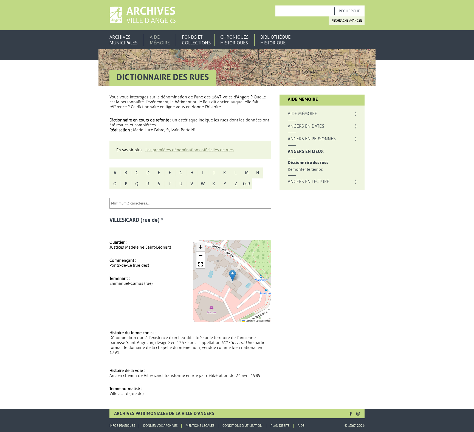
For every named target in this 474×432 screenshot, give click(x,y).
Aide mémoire (160, 40)
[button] (232, 275)
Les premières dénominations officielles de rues (189, 149)
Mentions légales (200, 426)
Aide (301, 426)
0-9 (246, 184)
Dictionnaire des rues (308, 163)
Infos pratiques (122, 426)
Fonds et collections (196, 40)
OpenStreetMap (263, 320)
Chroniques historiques (234, 40)
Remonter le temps (305, 169)
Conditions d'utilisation (242, 426)
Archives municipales (123, 40)
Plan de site (279, 426)
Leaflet (248, 320)
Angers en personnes (312, 139)
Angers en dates (306, 126)
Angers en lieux (306, 151)
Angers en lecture (308, 182)
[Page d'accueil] (142, 14)
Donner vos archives (160, 426)
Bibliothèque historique (275, 40)
